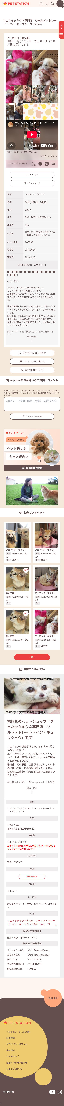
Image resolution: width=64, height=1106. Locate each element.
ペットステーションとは (17, 1032)
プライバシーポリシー (16, 1044)
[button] (1, 1103)
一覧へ (32, 657)
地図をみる (32, 876)
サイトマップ (12, 1056)
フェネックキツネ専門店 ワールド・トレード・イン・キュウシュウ (30, 22)
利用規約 (10, 1038)
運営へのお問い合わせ (16, 1062)
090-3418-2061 (19, 842)
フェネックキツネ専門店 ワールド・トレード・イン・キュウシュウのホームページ (31, 922)
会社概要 (10, 1050)
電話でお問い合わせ (34, 370)
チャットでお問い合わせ (34, 353)
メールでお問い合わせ (34, 361)
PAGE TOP (53, 998)
